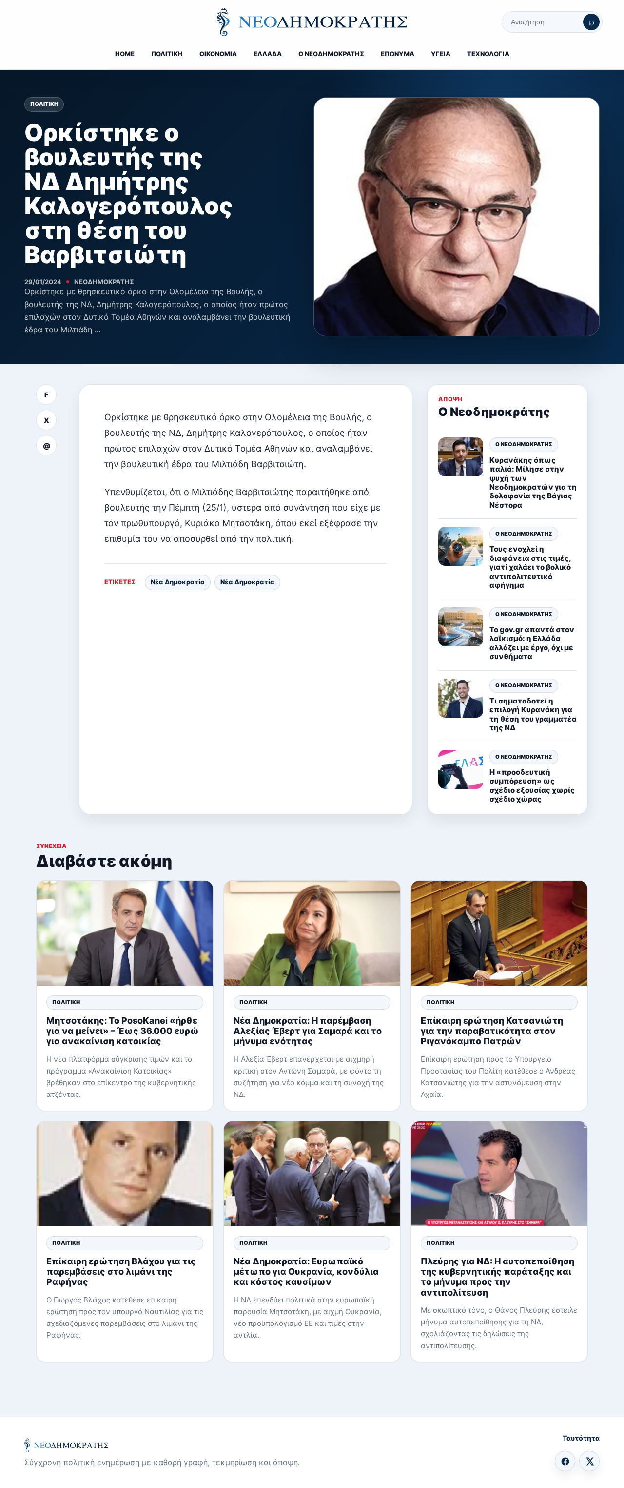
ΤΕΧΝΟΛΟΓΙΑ (488, 54)
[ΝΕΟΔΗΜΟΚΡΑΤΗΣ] (312, 22)
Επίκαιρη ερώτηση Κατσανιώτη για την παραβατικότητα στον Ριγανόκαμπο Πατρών (492, 1030)
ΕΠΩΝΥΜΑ (397, 54)
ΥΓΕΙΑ (440, 54)
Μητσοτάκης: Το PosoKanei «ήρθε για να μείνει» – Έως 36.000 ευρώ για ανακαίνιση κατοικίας (122, 1030)
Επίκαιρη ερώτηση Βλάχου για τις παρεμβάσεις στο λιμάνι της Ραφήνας (121, 1271)
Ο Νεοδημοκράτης (523, 444)
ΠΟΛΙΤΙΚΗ (167, 54)
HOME (125, 54)
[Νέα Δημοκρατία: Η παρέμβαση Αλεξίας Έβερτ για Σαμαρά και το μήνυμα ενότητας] (312, 933)
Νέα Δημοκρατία (178, 582)
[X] (589, 1461)
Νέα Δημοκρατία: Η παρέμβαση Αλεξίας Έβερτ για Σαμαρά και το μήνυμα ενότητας (308, 1030)
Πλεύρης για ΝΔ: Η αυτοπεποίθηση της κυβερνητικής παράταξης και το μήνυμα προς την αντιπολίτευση (497, 1277)
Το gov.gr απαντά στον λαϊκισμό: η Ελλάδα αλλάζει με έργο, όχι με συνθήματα (531, 643)
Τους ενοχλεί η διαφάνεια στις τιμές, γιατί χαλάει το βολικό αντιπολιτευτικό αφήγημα (530, 567)
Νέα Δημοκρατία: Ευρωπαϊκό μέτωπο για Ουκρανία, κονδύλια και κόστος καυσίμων (306, 1271)
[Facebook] (565, 1461)
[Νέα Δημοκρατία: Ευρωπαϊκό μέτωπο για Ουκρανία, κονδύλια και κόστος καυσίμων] (312, 1173)
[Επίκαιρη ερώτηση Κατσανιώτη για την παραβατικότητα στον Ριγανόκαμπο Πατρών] (499, 933)
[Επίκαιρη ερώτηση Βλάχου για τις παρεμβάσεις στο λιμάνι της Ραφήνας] (125, 1173)
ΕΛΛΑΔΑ (268, 54)
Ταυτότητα (581, 1438)
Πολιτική (44, 104)
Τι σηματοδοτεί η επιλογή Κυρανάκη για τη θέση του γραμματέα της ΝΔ (533, 714)
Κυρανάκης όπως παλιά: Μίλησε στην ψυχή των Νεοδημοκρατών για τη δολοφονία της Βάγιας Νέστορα (533, 482)
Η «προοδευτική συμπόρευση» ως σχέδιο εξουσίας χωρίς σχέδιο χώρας (532, 785)
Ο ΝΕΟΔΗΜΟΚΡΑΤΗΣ (331, 54)
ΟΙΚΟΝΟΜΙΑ (218, 54)
